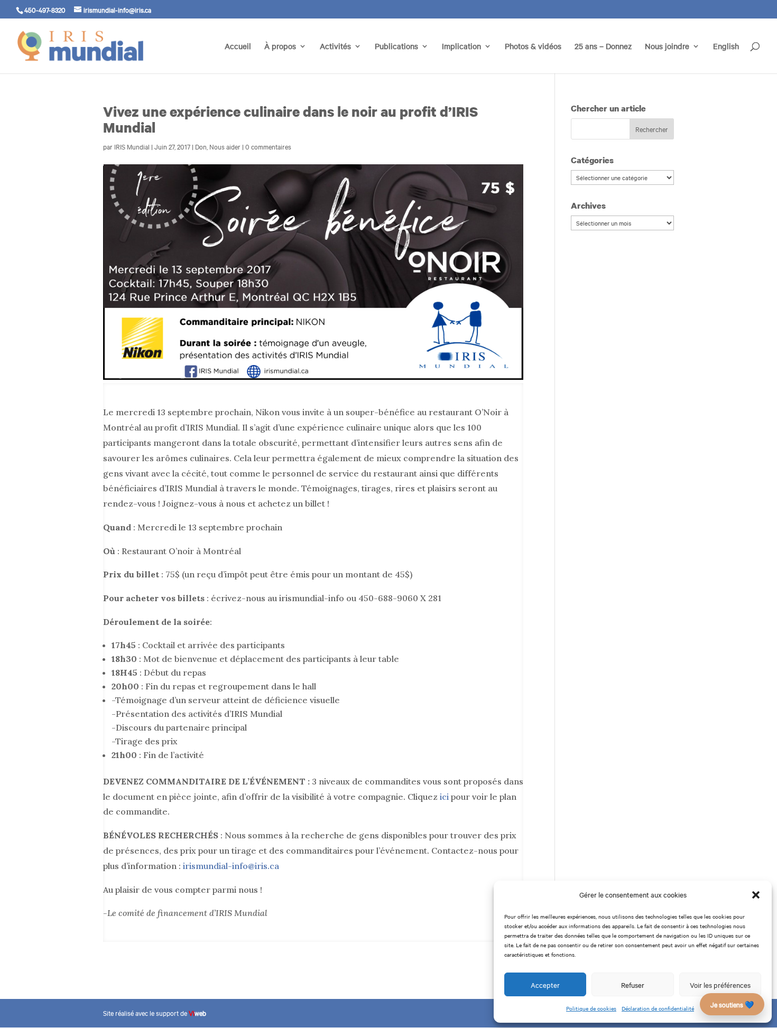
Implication (461, 46)
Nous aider (224, 146)
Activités (335, 46)
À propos (280, 46)
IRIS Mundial (132, 146)
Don (201, 146)
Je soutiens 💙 (732, 1004)
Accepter (545, 984)
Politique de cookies (591, 1008)
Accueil (238, 46)
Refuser (632, 984)
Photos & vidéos (533, 46)
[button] (756, 895)
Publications (396, 46)
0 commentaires (268, 146)
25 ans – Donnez (603, 46)
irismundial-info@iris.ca (231, 866)
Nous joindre (667, 46)
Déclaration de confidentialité (658, 1008)
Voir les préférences (720, 984)
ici (444, 796)
